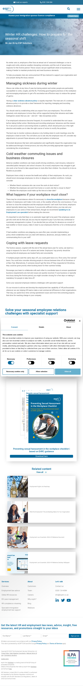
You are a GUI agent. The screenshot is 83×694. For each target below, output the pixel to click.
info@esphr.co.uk (62, 595)
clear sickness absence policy (25, 101)
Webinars (31, 608)
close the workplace (54, 199)
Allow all (68, 371)
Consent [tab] (14, 327)
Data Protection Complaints (18, 653)
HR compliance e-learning (11, 603)
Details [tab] (41, 327)
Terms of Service (56, 643)
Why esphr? (32, 599)
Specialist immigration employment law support (11, 609)
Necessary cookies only (15, 371)
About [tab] (68, 327)
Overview (5, 586)
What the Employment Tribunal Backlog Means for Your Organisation (50, 512)
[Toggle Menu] (78, 9)
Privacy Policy (37, 641)
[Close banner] (80, 321)
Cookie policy (5, 659)
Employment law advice (11, 591)
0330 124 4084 (61, 591)
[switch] (31, 362)
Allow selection (41, 371)
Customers (32, 586)
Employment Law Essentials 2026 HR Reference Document (47, 537)
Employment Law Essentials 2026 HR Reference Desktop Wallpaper (49, 562)
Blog (29, 603)
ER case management (10, 599)
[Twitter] (63, 600)
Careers (31, 595)
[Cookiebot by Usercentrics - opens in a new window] (65, 320)
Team (30, 591)
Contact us (59, 586)
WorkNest (11, 662)
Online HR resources (9, 595)
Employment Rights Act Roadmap (40, 486)
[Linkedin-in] (57, 600)
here (14, 678)
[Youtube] (69, 600)
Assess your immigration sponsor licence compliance (32, 15)
